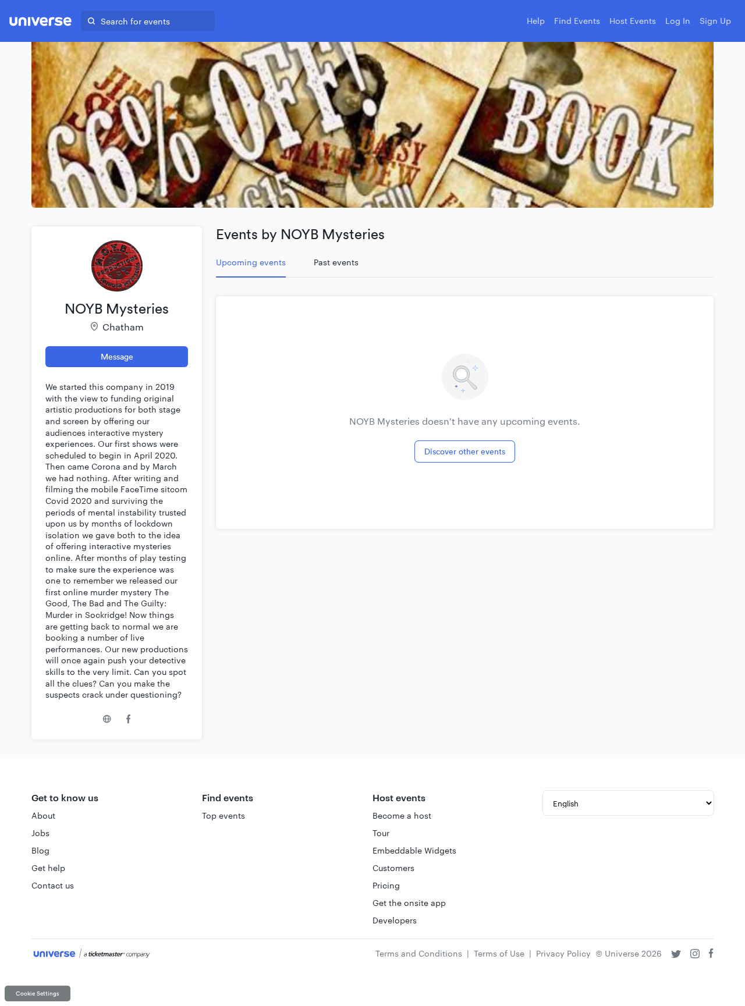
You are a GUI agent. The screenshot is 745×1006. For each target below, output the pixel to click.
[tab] (251, 262)
